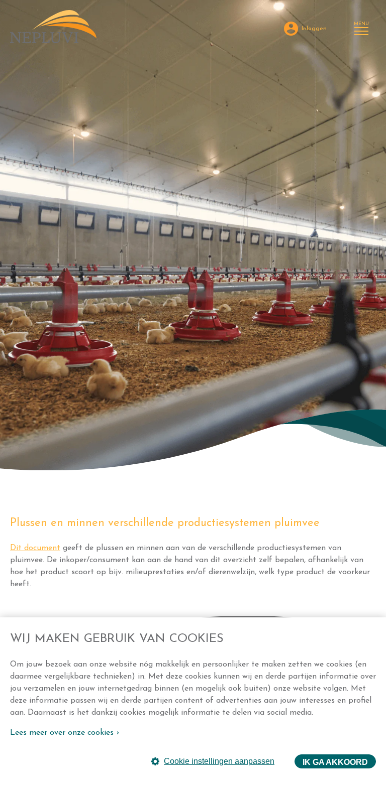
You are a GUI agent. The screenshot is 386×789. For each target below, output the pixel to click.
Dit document (35, 548)
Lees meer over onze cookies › (64, 733)
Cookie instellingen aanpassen (219, 761)
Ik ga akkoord (335, 762)
